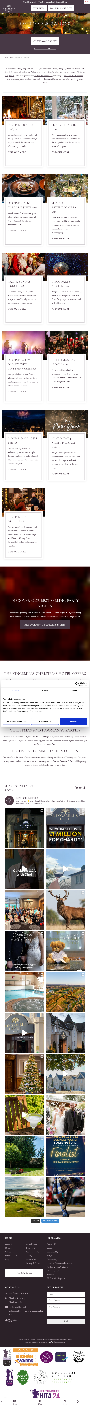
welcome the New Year (73, 76)
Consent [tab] (15, 691)
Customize (43, 721)
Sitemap (50, 1275)
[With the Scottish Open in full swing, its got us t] (24, 1197)
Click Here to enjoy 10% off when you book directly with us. (45, 2)
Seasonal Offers (66, 761)
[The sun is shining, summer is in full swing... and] (24, 1074)
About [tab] (74, 691)
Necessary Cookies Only (16, 721)
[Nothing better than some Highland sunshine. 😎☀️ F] (24, 1156)
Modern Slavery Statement (58, 1267)
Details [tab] (45, 691)
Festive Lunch (62, 72)
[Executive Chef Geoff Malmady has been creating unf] (24, 869)
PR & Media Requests (56, 1279)
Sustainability (52, 1252)
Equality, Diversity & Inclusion (59, 1263)
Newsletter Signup (24, 1273)
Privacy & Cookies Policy (50, 1339)
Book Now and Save (61, 8)
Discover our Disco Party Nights (45, 625)
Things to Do (31, 1248)
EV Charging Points (55, 1271)
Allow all (73, 721)
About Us (9, 1244)
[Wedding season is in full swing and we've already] (65, 1115)
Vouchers (38, 8)
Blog (7, 1260)
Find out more (17, 152)
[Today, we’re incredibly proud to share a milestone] (65, 828)
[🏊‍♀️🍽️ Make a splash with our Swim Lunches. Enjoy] (24, 992)
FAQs (49, 1256)
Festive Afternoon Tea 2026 (64, 207)
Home (6, 57)
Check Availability (45, 41)
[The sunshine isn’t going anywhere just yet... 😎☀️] (65, 1074)
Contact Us (51, 1244)
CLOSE (87, 2)
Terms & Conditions (36, 1339)
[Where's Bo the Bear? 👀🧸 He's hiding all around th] (65, 951)
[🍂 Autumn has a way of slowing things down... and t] (65, 910)
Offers (11, 57)
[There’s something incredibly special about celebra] (24, 910)
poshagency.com (60, 1342)
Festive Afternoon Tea (43, 76)
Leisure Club (31, 1260)
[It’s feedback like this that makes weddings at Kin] (24, 951)
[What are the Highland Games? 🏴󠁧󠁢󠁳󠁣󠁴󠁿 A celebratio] (65, 1197)
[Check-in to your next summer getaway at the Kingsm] (24, 1033)
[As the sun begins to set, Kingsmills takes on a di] (65, 1033)
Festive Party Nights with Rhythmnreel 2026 (22, 364)
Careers (50, 1248)
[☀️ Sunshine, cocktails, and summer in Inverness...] (24, 1115)
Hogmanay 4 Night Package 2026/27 (64, 443)
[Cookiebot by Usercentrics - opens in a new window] (77, 684)
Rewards (8, 1248)
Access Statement (24, 1339)
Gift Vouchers (11, 1256)
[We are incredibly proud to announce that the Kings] (65, 1156)
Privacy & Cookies (33, 1263)
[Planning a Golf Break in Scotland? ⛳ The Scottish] (65, 992)
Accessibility (52, 1260)
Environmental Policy (65, 1339)
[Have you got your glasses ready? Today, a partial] (65, 869)
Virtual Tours (31, 1244)
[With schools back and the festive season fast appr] (24, 828)
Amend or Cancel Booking (45, 49)
